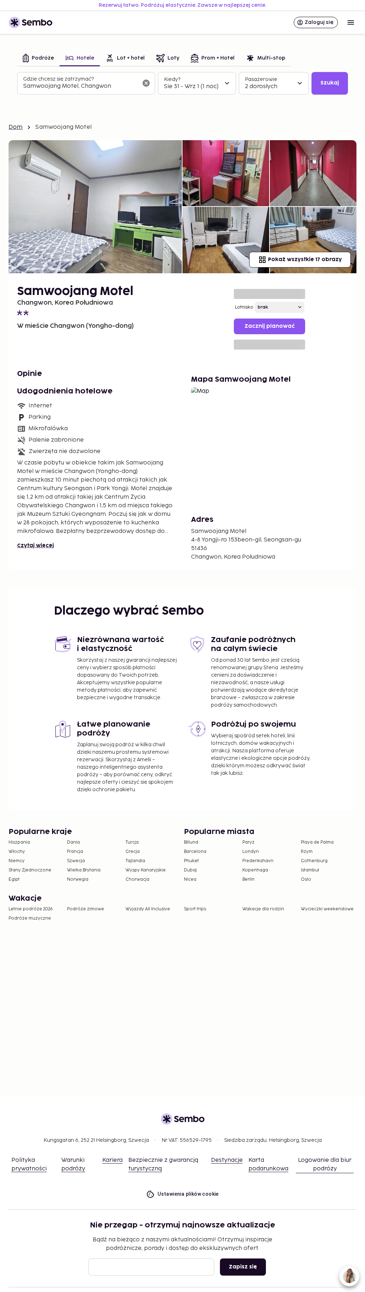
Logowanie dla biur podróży (324, 1164)
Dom (15, 127)
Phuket (191, 861)
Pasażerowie (261, 79)
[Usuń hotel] (146, 83)
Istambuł (310, 870)
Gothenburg (314, 861)
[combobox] (80, 86)
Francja (75, 851)
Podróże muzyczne (30, 918)
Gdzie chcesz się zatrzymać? (58, 79)
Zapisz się (243, 1267)
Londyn (250, 851)
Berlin (248, 879)
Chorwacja (137, 879)
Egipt (14, 879)
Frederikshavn (257, 861)
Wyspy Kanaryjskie (145, 870)
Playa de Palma (317, 842)
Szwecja (76, 861)
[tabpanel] (182, 83)
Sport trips (195, 909)
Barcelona (195, 851)
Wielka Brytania (84, 870)
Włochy (17, 851)
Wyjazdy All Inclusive (147, 909)
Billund (191, 842)
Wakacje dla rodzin (263, 909)
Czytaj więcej (35, 545)
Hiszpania (19, 842)
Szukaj (329, 83)
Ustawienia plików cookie (188, 1194)
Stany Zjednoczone (30, 870)
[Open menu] (350, 22)
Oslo (306, 879)
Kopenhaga (255, 870)
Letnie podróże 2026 (31, 909)
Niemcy (17, 861)
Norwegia (77, 879)
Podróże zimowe (85, 909)
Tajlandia (135, 861)
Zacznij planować (270, 326)
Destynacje (227, 1160)
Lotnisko (244, 307)
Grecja (132, 851)
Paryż (248, 842)
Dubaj (190, 870)
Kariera (112, 1160)
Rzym (307, 851)
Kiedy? (172, 79)
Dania (73, 842)
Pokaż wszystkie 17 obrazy (305, 259)
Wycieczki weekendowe (327, 909)
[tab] (38, 58)
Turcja (132, 842)
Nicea (190, 879)
